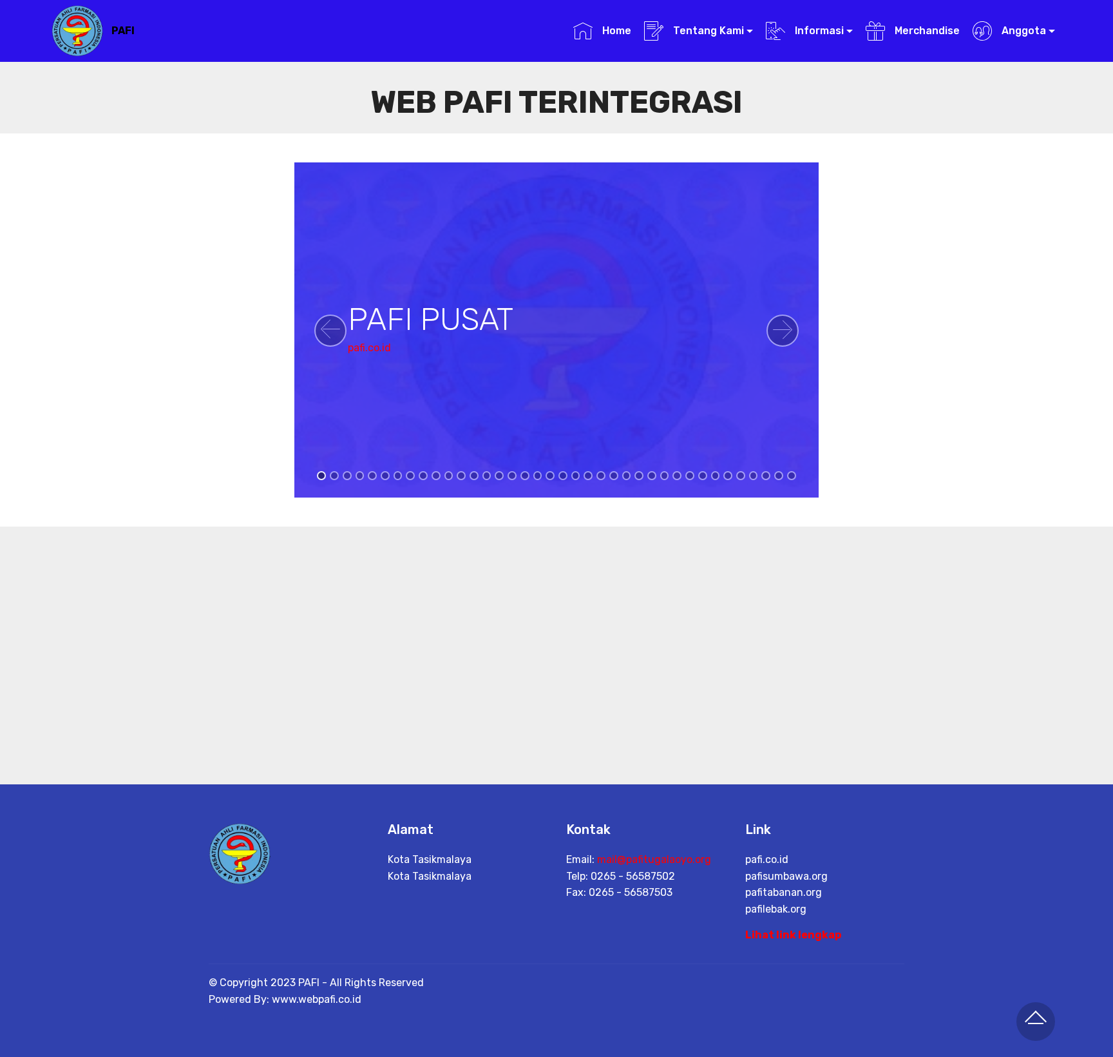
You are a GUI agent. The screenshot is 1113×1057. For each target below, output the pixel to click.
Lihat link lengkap (793, 935)
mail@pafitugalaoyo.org (654, 859)
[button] (330, 331)
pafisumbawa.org (786, 876)
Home (615, 30)
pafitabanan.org (783, 892)
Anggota (1022, 30)
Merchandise (925, 30)
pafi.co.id (369, 348)
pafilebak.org (775, 909)
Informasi (818, 30)
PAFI (123, 30)
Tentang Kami (707, 30)
